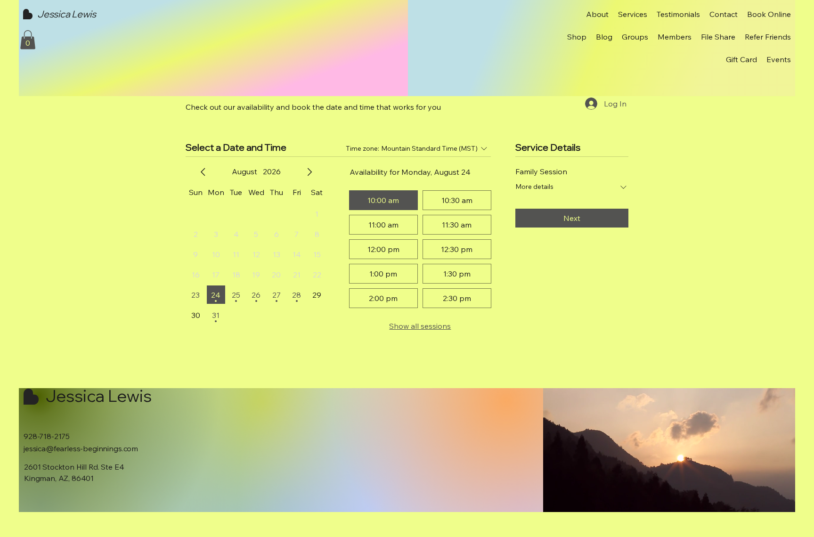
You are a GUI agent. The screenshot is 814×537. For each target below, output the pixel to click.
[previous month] (203, 172)
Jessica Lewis (66, 14)
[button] (28, 39)
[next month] (309, 172)
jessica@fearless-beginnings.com (81, 448)
